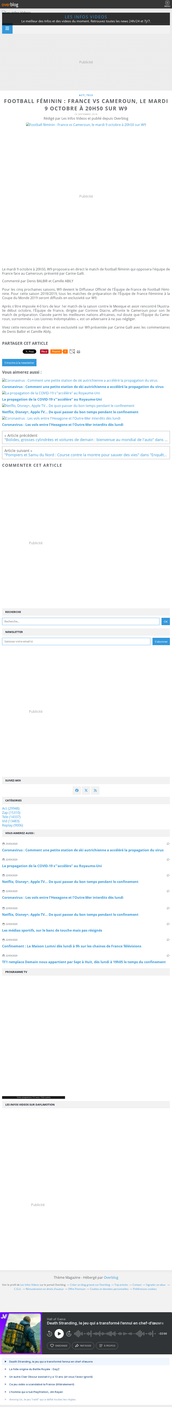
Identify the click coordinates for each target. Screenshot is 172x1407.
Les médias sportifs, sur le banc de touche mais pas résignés (52, 930)
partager (85, 1345)
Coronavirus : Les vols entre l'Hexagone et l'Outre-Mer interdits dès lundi (62, 897)
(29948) (11, 808)
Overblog (111, 1277)
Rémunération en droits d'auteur (45, 1289)
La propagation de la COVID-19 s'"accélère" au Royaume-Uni (52, 866)
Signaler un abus (156, 1285)
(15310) (11, 812)
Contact (137, 1285)
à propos (109, 1345)
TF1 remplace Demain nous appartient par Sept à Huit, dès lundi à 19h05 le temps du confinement (84, 962)
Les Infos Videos (86, 17)
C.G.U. (17, 1289)
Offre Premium (77, 1289)
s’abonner (61, 1345)
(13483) (11, 821)
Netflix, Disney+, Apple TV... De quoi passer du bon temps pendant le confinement (70, 881)
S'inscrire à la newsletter (19, 363)
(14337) (11, 817)
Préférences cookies (145, 1289)
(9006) (12, 825)
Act (82, 95)
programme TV (28, 1097)
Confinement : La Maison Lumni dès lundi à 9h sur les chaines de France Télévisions (71, 946)
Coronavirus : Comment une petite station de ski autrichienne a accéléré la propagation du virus (83, 850)
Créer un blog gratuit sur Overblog (90, 1285)
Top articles (121, 1285)
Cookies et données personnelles (109, 1289)
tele (89, 95)
